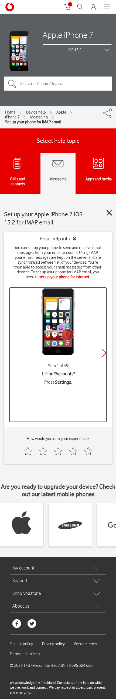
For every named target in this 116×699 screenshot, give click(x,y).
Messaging (39, 117)
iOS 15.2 (74, 50)
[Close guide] (109, 213)
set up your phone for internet (64, 276)
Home (10, 112)
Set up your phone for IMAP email (33, 122)
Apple (61, 112)
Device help (36, 112)
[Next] (104, 353)
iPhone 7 (12, 117)
